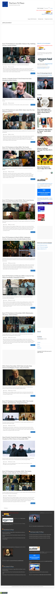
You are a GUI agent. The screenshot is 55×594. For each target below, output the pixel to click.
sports (4, 140)
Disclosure (39, 347)
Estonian (16, 69)
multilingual (14, 70)
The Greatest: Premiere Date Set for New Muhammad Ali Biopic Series (14, 574)
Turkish (12, 140)
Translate (51, 8)
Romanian (11, 305)
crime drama (26, 68)
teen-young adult (29, 305)
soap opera (29, 139)
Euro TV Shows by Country (42, 245)
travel (16, 430)
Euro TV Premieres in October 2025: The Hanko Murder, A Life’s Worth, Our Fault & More (16, 472)
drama (4, 69)
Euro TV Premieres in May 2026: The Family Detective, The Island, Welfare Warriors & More (17, 148)
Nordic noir (5, 176)
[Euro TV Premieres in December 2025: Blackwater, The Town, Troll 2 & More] (19, 316)
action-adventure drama (8, 68)
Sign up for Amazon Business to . (40, 574)
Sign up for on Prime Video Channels (40, 526)
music (27, 138)
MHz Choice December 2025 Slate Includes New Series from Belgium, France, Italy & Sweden (17, 366)
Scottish (32, 176)
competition (32, 136)
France (48, 66)
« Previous (6, 508)
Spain (44, 67)
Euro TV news (14, 104)
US (39, 200)
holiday (18, 341)
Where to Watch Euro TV (42, 248)
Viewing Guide (40, 18)
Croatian (4, 340)
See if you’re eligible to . (12, 560)
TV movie (10, 306)
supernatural (32, 429)
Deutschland (43, 199)
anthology (24, 301)
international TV (18, 175)
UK (46, 67)
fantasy (29, 137)
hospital (13, 499)
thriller (19, 71)
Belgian (17, 68)
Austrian (17, 136)
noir (25, 499)
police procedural (31, 70)
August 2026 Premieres (32, 18)
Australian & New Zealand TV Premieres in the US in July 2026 (39, 536)
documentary (31, 68)
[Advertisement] (27, 32)
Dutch (10, 69)
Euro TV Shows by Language (42, 247)
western (15, 140)
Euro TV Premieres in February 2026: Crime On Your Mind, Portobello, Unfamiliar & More (18, 276)
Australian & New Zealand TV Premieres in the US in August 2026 (40, 534)
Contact (38, 342)
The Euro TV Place (16, 3)
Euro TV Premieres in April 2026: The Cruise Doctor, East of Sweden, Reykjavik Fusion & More (18, 201)
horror (18, 138)
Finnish (28, 69)
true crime (7, 343)
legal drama (24, 138)
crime (23, 68)
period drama (26, 70)
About (38, 344)
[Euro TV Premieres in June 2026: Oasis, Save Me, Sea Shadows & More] (19, 113)
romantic (10, 71)
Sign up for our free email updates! (47, 14)
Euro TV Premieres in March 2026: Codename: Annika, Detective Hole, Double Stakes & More (16, 238)
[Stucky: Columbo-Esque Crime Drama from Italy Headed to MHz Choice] (19, 82)
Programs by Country (49, 18)
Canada (50, 198)
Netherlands (21, 70)
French (31, 69)
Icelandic (13, 175)
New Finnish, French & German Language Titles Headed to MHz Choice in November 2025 (16, 438)
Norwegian (9, 139)
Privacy (38, 346)
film (25, 69)
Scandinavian (25, 267)
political (4, 71)
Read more (33, 73)
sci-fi (26, 139)
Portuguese (19, 229)
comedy (20, 68)
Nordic (23, 266)
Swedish (16, 71)
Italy (42, 67)
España (38, 199)
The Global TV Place (8, 566)
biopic (20, 136)
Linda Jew (5, 103)
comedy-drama (27, 136)
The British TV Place (8, 529)
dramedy (6, 69)
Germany (39, 67)
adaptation (14, 68)
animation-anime (11, 173)
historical (7, 70)
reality (7, 71)
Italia (51, 199)
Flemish (30, 227)
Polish (24, 139)
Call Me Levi (42, 512)
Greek (12, 138)
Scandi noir (23, 229)
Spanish (13, 71)
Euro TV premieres (22, 69)
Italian (11, 70)
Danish (30, 173)
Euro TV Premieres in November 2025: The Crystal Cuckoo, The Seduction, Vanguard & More (17, 402)
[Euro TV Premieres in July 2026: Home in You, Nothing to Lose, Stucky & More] (19, 47)
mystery (17, 70)
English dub (13, 69)
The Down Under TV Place (37, 532)
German (4, 70)
